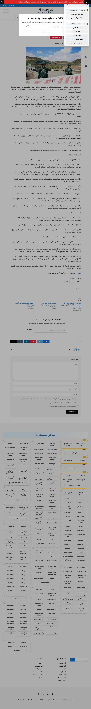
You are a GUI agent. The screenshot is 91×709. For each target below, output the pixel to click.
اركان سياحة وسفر (77, 43)
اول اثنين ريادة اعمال (77, 14)
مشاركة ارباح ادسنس (77, 18)
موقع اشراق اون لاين (77, 39)
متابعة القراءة (45, 32)
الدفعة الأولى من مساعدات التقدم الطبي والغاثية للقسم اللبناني (62, 2)
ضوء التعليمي (77, 27)
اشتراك (27, 26)
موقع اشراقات (77, 35)
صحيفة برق (77, 31)
